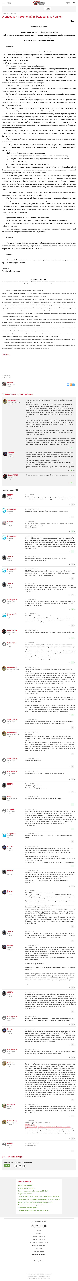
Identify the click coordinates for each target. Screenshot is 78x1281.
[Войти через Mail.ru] (24, 1166)
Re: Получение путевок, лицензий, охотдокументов (35, 1202)
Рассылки (39, 1248)
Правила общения (39, 1239)
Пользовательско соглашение (39, 1242)
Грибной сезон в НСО (25, 1185)
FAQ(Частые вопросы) (39, 1245)
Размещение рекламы (39, 1254)
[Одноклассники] (71, 384)
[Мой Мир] (73, 384)
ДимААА (10, 809)
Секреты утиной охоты (25, 1194)
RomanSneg (13, 400)
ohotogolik (11, 1105)
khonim (11, 453)
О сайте (39, 1230)
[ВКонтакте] (68, 384)
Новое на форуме (24, 1182)
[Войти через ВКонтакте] (16, 1166)
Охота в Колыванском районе (28, 1208)
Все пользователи (39, 1236)
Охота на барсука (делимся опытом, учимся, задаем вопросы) (39, 1196)
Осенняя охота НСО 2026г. (26, 1188)
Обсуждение (6, 354)
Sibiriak (10, 383)
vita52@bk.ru (12, 600)
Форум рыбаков (39, 1261)
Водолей (10, 522)
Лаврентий (11, 509)
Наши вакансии (39, 1251)
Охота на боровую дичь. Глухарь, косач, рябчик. (34, 1210)
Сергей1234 (13, 475)
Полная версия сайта (40, 1221)
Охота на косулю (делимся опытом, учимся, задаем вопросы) (39, 1199)
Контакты (39, 1233)
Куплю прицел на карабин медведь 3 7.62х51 (33, 1191)
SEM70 (10, 495)
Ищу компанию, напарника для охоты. (31, 1205)
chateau (10, 1062)
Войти (7, 1165)
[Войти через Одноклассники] (20, 1166)
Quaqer (10, 1143)
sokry (9, 797)
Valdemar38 (11, 643)
